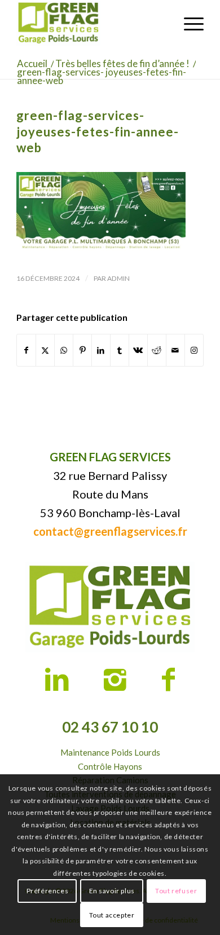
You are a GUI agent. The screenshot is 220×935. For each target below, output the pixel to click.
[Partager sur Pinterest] (82, 350)
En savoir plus (112, 891)
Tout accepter (112, 915)
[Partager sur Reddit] (157, 350)
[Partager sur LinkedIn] (101, 350)
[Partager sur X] (45, 350)
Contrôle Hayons (110, 766)
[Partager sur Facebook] (26, 350)
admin (118, 278)
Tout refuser (176, 891)
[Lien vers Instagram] (194, 350)
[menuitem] (188, 23)
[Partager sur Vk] (138, 350)
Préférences (48, 891)
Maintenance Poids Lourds (110, 752)
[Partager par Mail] (175, 350)
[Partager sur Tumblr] (120, 350)
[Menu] (188, 23)
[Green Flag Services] (91, 23)
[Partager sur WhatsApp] (64, 350)
